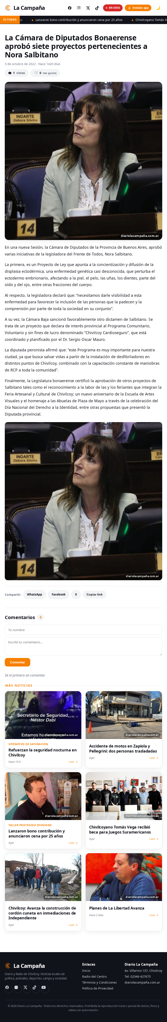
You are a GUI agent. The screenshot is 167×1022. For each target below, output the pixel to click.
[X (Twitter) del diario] (88, 8)
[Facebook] (9, 989)
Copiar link (95, 594)
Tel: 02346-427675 (138, 976)
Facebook (58, 594)
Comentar (17, 662)
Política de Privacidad (97, 988)
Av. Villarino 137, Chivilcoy (143, 970)
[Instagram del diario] (79, 8)
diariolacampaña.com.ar (142, 982)
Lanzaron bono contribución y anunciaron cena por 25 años (53, 20)
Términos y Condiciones (99, 982)
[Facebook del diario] (69, 8)
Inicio (86, 970)
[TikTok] (36, 989)
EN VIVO (114, 8)
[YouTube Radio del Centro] (45, 989)
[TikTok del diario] (97, 8)
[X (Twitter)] (27, 989)
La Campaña (29, 7)
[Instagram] (18, 989)
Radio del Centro (94, 976)
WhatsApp (34, 594)
